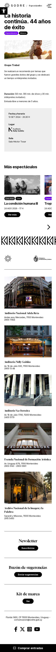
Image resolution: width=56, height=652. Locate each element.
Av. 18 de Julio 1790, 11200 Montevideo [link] (22, 415)
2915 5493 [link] (9, 518)
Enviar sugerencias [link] (28, 574)
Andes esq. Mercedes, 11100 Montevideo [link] (23, 317)
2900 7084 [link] (9, 320)
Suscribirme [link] (28, 548)
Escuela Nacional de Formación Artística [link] (27, 459)
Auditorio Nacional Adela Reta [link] (21, 313)
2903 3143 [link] (9, 466)
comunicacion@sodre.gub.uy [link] (28, 619)
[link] (14, 6)
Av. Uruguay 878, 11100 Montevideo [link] (21, 463)
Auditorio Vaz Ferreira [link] (17, 410)
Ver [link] (28, 601)
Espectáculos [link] (35, 6)
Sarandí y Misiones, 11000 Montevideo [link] (22, 516)
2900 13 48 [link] (9, 368)
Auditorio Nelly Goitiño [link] (17, 362)
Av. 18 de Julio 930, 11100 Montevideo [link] (22, 366)
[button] (3, 11)
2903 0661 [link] (21, 466)
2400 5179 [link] (9, 417)
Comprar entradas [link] (28, 648)
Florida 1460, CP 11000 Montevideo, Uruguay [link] (27, 617)
